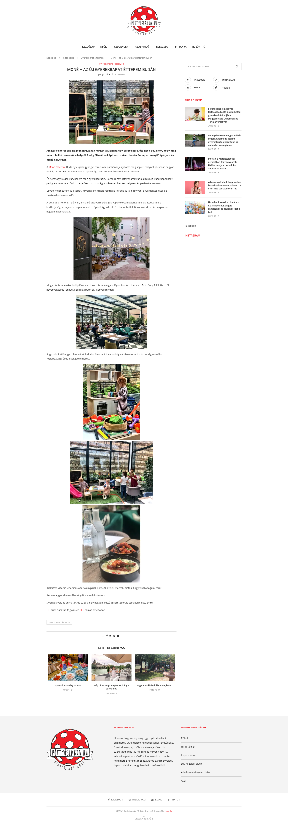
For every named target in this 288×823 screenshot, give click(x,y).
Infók (103, 46)
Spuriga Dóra (103, 74)
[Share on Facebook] (107, 635)
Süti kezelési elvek (191, 763)
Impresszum (188, 755)
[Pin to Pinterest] (114, 635)
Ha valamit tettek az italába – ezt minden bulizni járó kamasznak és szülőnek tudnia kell (224, 207)
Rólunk (184, 738)
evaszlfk (168, 811)
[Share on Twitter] (110, 635)
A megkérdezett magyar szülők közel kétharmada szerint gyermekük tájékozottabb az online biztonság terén (224, 140)
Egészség (162, 46)
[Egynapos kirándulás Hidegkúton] (155, 667)
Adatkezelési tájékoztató (195, 772)
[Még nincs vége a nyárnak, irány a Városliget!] (112, 667)
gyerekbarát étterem (59, 622)
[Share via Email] (118, 635)
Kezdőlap (88, 46)
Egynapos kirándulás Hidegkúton (154, 685)
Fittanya (180, 46)
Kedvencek (121, 46)
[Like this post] (103, 635)
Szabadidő (142, 46)
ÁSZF (184, 780)
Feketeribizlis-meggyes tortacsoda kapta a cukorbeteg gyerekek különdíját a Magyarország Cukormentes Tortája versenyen (224, 115)
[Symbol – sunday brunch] (68, 667)
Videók (196, 46)
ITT (48, 610)
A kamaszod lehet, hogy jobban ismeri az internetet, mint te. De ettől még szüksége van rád (225, 185)
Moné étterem (57, 167)
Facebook (190, 225)
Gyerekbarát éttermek (92, 57)
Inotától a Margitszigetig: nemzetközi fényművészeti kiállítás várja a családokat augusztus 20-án (222, 163)
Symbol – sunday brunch (68, 685)
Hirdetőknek (188, 746)
